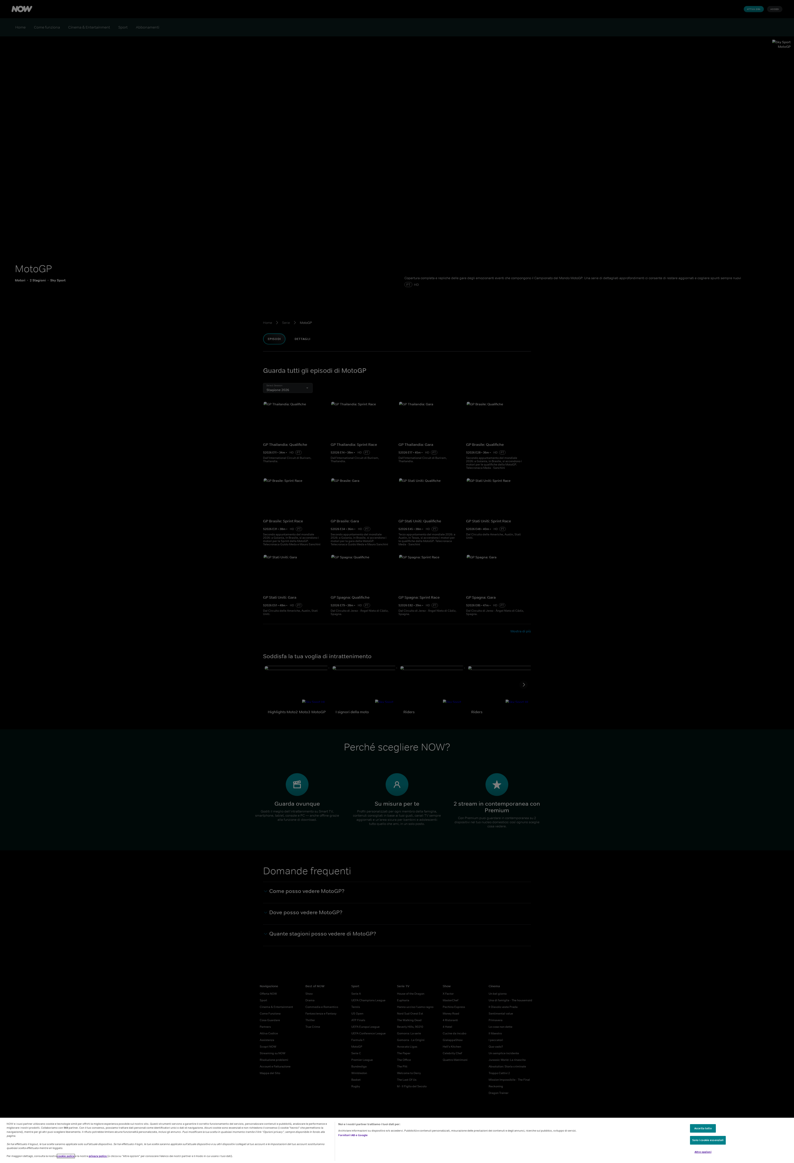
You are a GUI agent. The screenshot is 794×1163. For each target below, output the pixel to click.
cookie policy (65, 1156)
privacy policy (98, 1156)
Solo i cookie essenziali (707, 1140)
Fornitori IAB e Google (353, 1135)
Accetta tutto (703, 1128)
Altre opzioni (703, 1152)
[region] (397, 1140)
